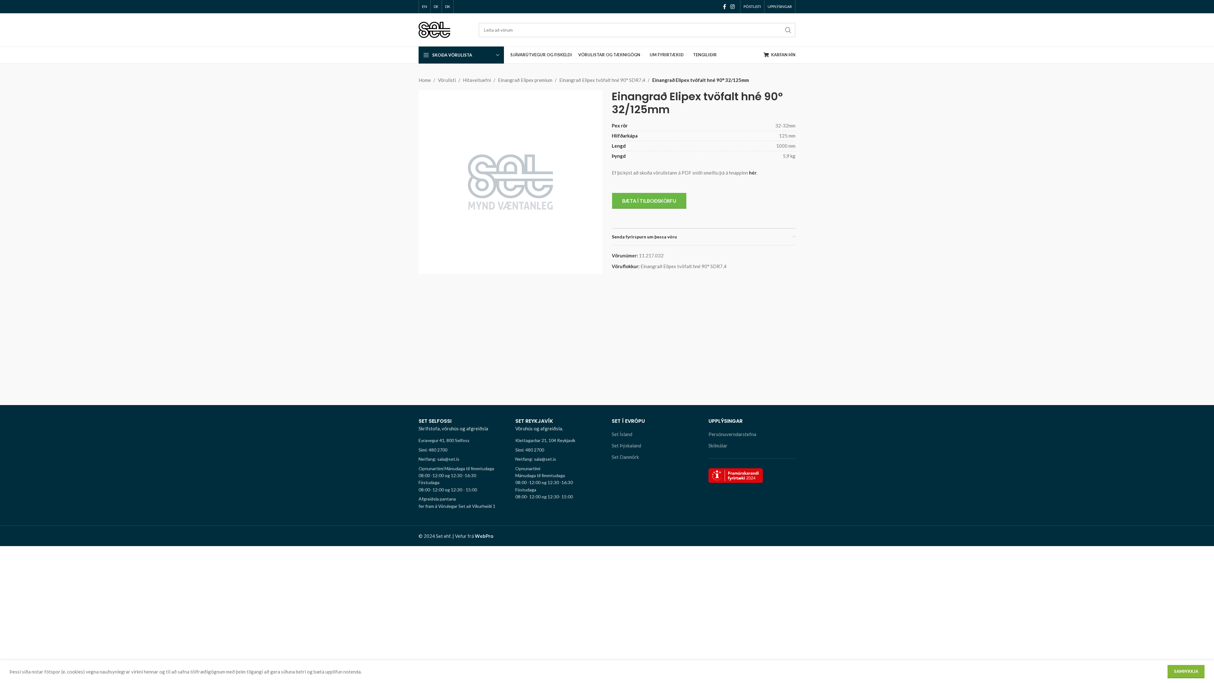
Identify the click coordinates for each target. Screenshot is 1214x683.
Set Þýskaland (626, 445)
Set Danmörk (625, 457)
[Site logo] (434, 29)
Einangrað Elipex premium (525, 80)
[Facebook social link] (724, 6)
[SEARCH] (788, 30)
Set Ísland (622, 434)
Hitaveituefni (477, 80)
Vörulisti (447, 80)
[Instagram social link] (732, 6)
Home (425, 80)
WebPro (484, 536)
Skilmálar (717, 445)
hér (753, 172)
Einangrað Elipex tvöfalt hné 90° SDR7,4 (602, 80)
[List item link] (462, 449)
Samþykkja (1186, 671)
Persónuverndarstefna (732, 434)
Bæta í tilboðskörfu (649, 201)
